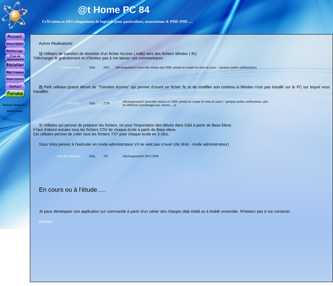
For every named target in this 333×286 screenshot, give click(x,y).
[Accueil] (15, 39)
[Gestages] (15, 46)
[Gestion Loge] (15, 53)
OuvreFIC (74, 103)
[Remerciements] (15, 81)
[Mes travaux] (15, 74)
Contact (45, 221)
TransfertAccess (70, 67)
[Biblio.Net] (15, 67)
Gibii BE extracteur (68, 156)
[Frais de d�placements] (15, 60)
